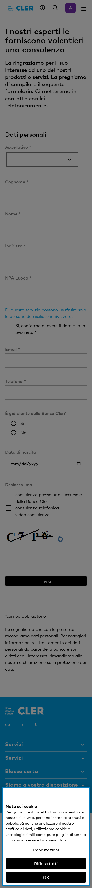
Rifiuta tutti (46, 863)
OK (46, 877)
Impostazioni (46, 849)
